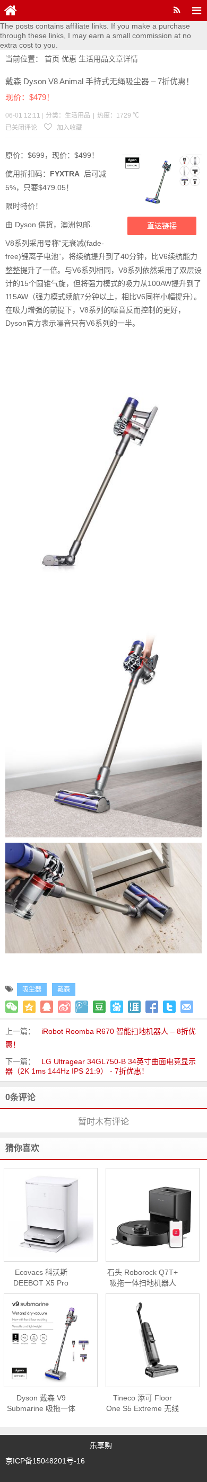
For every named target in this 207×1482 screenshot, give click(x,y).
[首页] (10, 10)
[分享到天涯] (134, 1007)
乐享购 (101, 1445)
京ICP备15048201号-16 (45, 1461)
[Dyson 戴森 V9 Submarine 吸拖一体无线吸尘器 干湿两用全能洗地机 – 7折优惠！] (50, 1340)
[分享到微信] (11, 1007)
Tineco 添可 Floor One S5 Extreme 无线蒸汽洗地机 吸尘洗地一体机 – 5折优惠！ (142, 1404)
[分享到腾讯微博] (81, 1007)
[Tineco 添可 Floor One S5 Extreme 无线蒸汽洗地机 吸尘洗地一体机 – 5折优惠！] (152, 1340)
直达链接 (162, 225)
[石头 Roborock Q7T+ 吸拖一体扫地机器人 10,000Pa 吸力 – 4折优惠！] (152, 1214)
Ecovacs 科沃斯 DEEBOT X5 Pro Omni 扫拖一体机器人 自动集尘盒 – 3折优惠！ (41, 1278)
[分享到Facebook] (151, 1007)
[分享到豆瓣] (99, 1007)
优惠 (69, 59)
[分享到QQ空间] (29, 1007)
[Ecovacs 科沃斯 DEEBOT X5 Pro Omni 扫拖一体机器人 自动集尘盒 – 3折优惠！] (50, 1214)
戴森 (63, 989)
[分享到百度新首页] (116, 1007)
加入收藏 (68, 127)
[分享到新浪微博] (64, 1007)
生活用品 (93, 59)
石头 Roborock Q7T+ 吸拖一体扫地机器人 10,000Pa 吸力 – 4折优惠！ (142, 1278)
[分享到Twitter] (169, 1007)
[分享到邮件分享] (186, 1007)
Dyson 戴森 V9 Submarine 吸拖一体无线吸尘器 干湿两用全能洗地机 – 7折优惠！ (40, 1404)
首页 (52, 59)
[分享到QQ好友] (46, 1007)
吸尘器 (31, 989)
